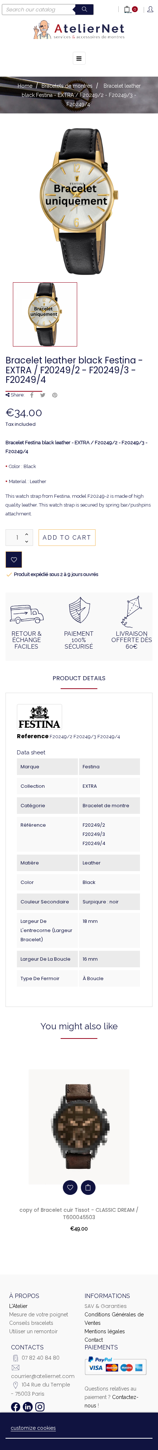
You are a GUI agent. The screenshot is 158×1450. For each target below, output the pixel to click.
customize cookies (33, 1428)
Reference (33, 736)
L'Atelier (18, 1306)
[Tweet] (43, 395)
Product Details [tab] (79, 678)
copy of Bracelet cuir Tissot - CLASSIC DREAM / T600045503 (79, 1213)
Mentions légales (105, 1331)
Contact (94, 1340)
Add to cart (67, 537)
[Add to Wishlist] (14, 559)
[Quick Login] (151, 9)
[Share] (31, 395)
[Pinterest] (54, 395)
